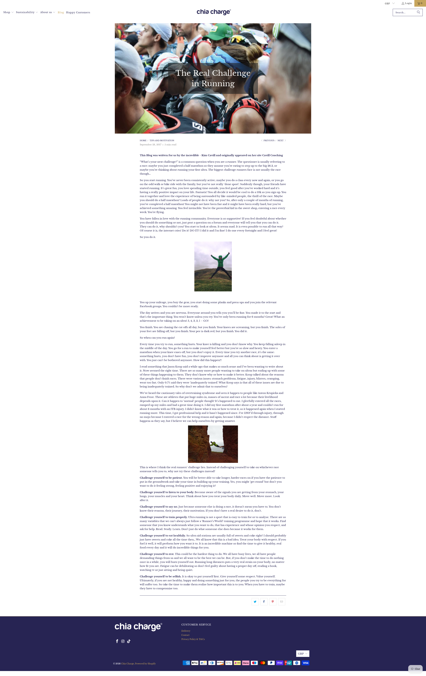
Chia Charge (127, 663)
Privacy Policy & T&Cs (193, 639)
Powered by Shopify (145, 663)
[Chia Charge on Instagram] (123, 641)
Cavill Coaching (272, 155)
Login (408, 3)
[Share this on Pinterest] (272, 601)
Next (281, 140)
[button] (8, 12)
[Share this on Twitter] (255, 601)
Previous (268, 140)
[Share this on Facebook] (264, 601)
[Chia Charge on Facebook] (117, 641)
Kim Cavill (208, 155)
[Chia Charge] (214, 12)
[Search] (418, 12)
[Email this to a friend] (281, 601)
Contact (185, 635)
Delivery (185, 631)
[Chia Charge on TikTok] (128, 641)
